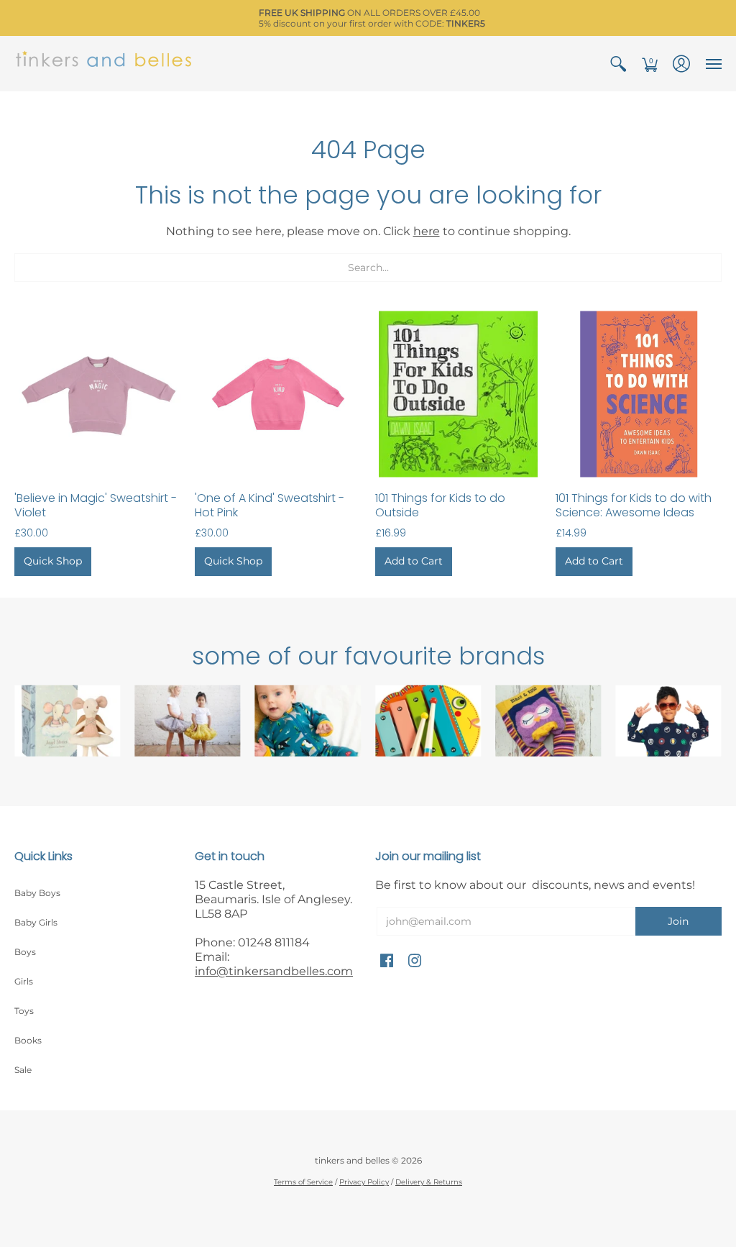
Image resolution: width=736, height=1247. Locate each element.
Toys (24, 1010)
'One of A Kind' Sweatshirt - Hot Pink (269, 505)
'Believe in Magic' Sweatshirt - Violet (95, 505)
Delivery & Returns (428, 1182)
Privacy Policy (364, 1182)
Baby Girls (36, 922)
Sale (23, 1069)
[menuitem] (618, 63)
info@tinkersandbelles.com (274, 971)
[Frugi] (308, 720)
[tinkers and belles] (104, 63)
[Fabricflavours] (669, 720)
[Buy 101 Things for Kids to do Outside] (458, 394)
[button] (618, 63)
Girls (23, 981)
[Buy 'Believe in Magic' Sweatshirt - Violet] (97, 394)
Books (28, 1040)
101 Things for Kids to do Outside (440, 505)
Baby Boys (37, 892)
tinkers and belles (352, 1160)
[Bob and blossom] (187, 720)
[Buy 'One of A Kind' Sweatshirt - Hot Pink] (278, 394)
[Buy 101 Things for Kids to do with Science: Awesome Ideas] (639, 394)
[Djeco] (428, 720)
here (426, 231)
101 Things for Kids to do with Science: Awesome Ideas (634, 505)
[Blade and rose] (548, 720)
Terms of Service (303, 1182)
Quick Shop (53, 560)
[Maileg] (67, 720)
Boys (25, 951)
